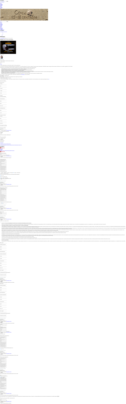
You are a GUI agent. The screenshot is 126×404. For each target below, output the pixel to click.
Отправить (2, 132)
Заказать (1, 219)
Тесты (1, 27)
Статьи (1, 3)
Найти (7, 1)
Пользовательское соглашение (3, 150)
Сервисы (1, 5)
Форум (1, 6)
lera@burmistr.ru (23, 74)
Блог (0, 22)
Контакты (1, 28)
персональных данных (8, 130)
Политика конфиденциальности (10, 150)
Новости (1, 25)
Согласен (58, 396)
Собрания (1, 7)
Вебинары (1, 24)
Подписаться (2, 139)
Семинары (1, 4)
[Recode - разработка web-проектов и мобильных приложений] (2, 148)
